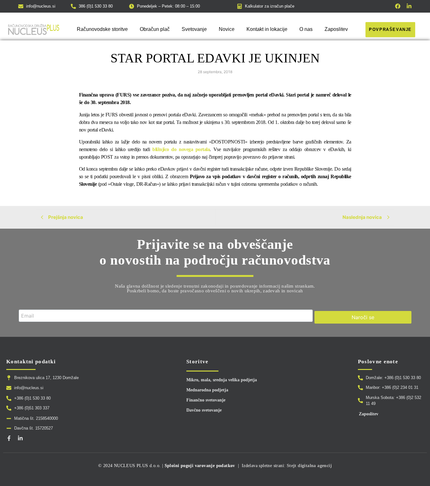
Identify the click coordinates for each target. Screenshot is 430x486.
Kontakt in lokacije (266, 29)
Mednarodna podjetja (207, 390)
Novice (227, 29)
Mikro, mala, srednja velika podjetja (221, 380)
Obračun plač (155, 29)
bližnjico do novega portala (181, 149)
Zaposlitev (336, 29)
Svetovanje (194, 29)
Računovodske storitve (102, 29)
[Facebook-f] (9, 438)
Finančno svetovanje (205, 400)
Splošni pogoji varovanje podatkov (200, 465)
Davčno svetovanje (204, 410)
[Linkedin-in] (409, 6)
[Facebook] (397, 6)
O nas (306, 29)
